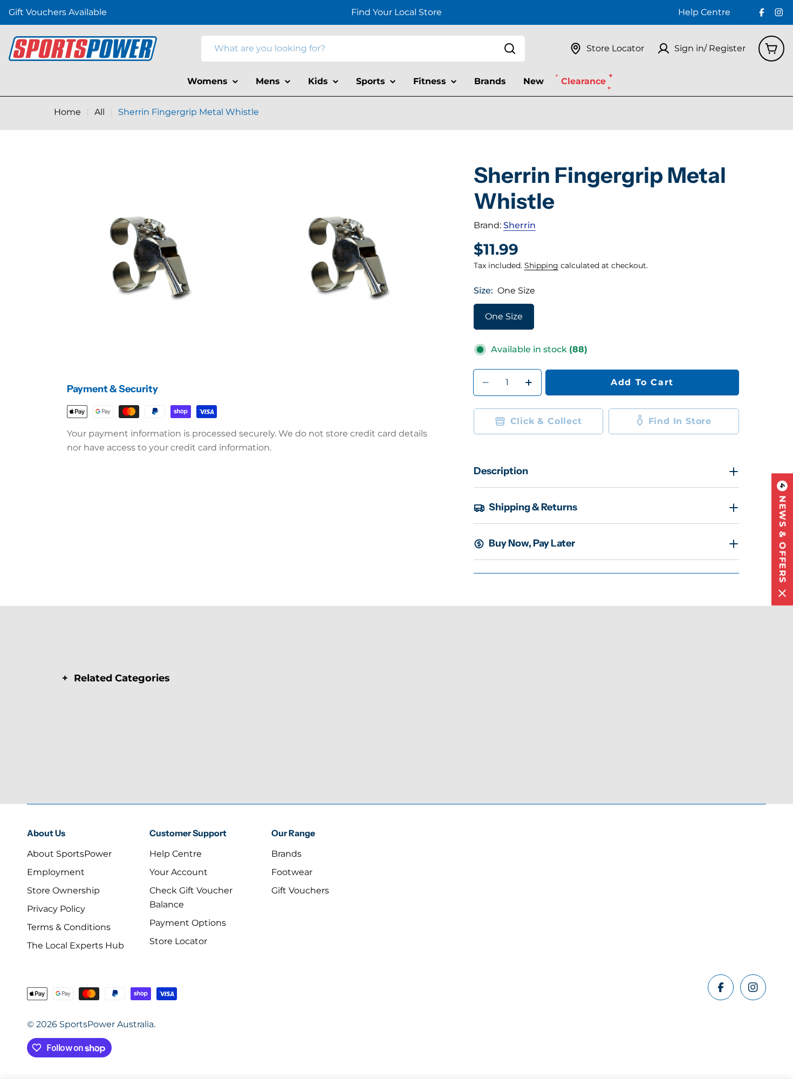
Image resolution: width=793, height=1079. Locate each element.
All (99, 112)
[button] (782, 540)
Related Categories (122, 678)
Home (67, 112)
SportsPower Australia (106, 1024)
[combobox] (363, 49)
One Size (504, 316)
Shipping (541, 265)
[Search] (509, 48)
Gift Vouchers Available (58, 12)
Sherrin (519, 225)
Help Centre (704, 12)
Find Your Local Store (396, 12)
